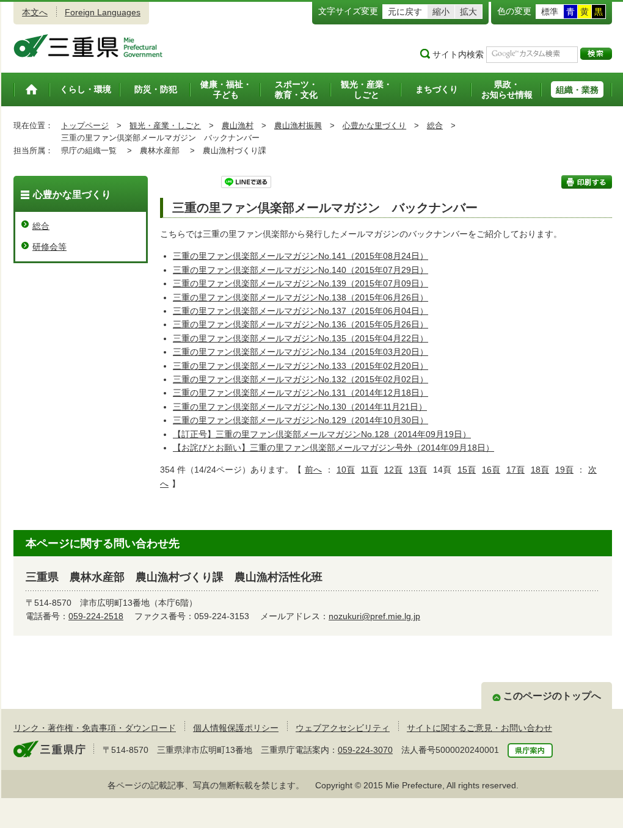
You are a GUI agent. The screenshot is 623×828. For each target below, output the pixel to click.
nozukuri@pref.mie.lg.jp (374, 616)
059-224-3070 (365, 750)
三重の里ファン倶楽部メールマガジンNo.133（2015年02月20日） (300, 366)
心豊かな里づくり (374, 125)
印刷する (586, 182)
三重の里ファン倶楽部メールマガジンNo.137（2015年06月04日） (300, 311)
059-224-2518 (95, 616)
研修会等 (49, 247)
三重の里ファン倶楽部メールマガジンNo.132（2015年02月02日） (300, 379)
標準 (549, 11)
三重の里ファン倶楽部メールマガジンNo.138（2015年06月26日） (300, 297)
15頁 (466, 469)
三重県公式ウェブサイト (88, 45)
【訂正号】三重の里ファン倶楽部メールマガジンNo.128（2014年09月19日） (322, 434)
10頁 (346, 469)
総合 (435, 125)
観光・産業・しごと (165, 125)
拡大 (468, 11)
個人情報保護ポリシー (236, 728)
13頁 (418, 469)
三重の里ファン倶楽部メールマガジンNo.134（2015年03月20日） (300, 352)
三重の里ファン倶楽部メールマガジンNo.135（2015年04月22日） (300, 338)
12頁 (393, 469)
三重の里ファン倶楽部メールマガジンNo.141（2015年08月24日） (300, 256)
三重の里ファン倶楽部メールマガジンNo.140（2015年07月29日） (300, 270)
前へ (313, 469)
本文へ (35, 12)
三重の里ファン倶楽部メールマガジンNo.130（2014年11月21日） (300, 407)
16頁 (491, 469)
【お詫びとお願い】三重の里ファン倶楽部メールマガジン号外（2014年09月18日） (333, 447)
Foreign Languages (102, 12)
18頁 (540, 469)
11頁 (369, 469)
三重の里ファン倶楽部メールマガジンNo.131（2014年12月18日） (300, 393)
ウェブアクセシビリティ (343, 728)
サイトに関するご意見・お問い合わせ (479, 728)
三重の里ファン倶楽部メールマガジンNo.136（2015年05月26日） (300, 324)
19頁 (564, 469)
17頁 (515, 469)
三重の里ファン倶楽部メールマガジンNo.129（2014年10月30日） (300, 420)
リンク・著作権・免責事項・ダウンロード (94, 728)
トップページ (85, 125)
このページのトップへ (552, 696)
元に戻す (405, 11)
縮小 (441, 11)
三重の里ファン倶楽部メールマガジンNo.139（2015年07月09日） (300, 283)
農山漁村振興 (298, 125)
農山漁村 (237, 125)
